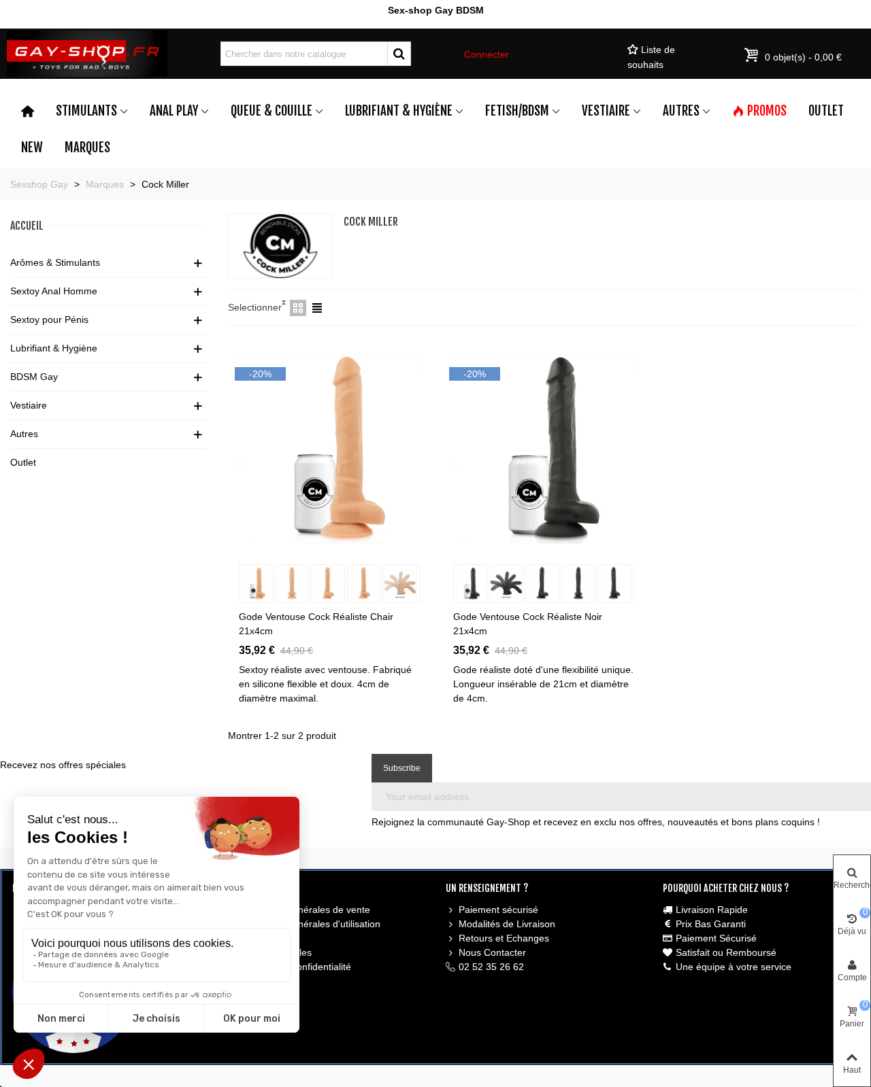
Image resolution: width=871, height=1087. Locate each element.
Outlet (826, 111)
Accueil (27, 225)
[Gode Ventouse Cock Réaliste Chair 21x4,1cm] (330, 447)
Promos (767, 111)
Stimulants (86, 111)
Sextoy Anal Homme (53, 291)
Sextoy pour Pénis (49, 319)
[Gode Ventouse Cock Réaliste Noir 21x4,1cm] (544, 447)
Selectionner (255, 307)
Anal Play (174, 111)
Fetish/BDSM (517, 111)
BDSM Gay (34, 376)
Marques (87, 147)
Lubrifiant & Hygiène (399, 111)
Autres (681, 111)
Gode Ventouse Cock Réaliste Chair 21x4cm (316, 623)
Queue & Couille (271, 111)
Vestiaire (606, 111)
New (32, 147)
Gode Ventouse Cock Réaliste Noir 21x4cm (527, 623)
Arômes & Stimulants (55, 262)
